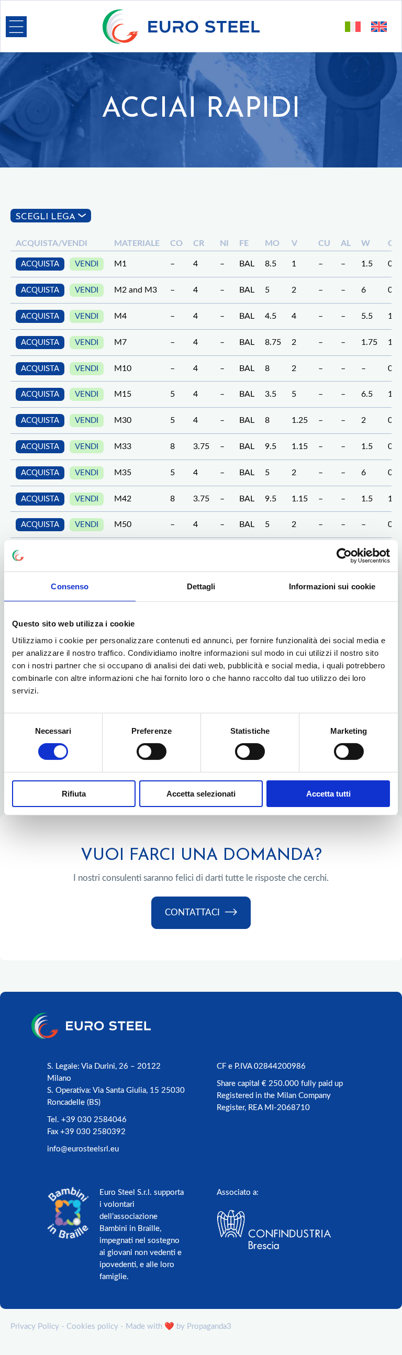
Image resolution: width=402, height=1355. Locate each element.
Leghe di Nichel (47, 232)
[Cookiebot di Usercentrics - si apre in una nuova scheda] (344, 555)
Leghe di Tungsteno (58, 277)
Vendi (86, 394)
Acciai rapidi (40, 323)
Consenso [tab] (69, 585)
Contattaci (192, 912)
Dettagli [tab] (201, 585)
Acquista (40, 394)
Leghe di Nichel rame (60, 292)
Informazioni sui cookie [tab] (332, 585)
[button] (16, 26)
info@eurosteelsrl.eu (83, 1149)
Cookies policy (92, 1326)
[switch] (151, 751)
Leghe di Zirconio (53, 368)
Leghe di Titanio (48, 353)
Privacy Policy (34, 1326)
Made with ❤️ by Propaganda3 (178, 1326)
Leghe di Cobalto (51, 262)
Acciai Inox (37, 247)
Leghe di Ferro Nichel (63, 308)
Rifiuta (74, 793)
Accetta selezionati (201, 793)
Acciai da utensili (52, 338)
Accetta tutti (328, 793)
